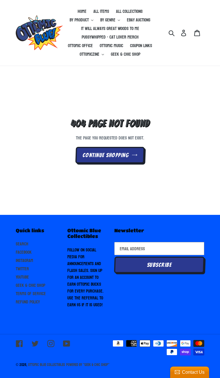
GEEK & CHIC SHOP (30, 285)
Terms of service (31, 293)
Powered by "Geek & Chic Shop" (87, 364)
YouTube (22, 277)
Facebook (24, 252)
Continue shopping (105, 155)
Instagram (24, 260)
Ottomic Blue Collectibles (46, 364)
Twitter (22, 269)
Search (22, 244)
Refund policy (28, 302)
